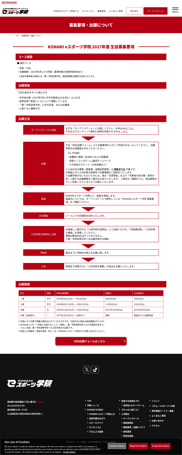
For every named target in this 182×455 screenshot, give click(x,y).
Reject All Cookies (138, 446)
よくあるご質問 (116, 11)
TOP (17, 35)
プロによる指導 (96, 431)
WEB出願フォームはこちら (89, 341)
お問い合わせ (158, 420)
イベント (156, 400)
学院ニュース (93, 405)
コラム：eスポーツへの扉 (163, 405)
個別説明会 (128, 422)
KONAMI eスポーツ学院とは (66, 11)
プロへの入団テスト (130, 409)
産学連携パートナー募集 (163, 410)
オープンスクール (155, 11)
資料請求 (134, 11)
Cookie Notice (69, 452)
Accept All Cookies (160, 446)
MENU (175, 12)
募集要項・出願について (134, 427)
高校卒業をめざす (97, 418)
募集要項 (101, 11)
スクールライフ (96, 422)
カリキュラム (88, 11)
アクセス (40, 401)
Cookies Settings (117, 446)
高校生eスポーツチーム (133, 405)
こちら (130, 128)
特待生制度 (128, 435)
